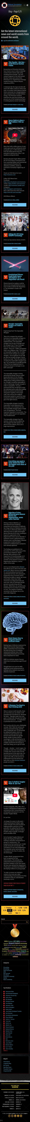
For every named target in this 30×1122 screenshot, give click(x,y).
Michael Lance (9, 1041)
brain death (13, 945)
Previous (9, 907)
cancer (17, 945)
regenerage (15, 953)
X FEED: (6, 1098)
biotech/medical (18, 244)
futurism (16, 470)
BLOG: (17, 1098)
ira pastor (4, 951)
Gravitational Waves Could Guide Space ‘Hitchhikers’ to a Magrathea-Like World (16, 277)
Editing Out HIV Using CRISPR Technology (16, 235)
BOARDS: (17, 1100)
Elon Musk (6, 975)
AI (8, 941)
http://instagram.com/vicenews (13, 189)
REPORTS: (18, 1102)
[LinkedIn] (15, 1116)
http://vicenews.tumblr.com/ (16, 185)
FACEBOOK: (5, 1092)
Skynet (5, 978)
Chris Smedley (9, 1049)
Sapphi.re (25, 1113)
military (14, 200)
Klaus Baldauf (9, 1017)
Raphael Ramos (10, 1029)
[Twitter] (12, 1116)
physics (16, 294)
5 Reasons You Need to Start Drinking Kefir (17, 706)
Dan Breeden (9, 999)
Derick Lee (9, 200)
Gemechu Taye (9, 1005)
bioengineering (20, 890)
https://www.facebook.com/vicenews (14, 182)
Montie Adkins (9, 1045)
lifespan (18, 951)
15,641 (10, 913)
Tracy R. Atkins (10, 430)
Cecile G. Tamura (10, 1019)
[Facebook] (9, 1116)
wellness (15, 957)
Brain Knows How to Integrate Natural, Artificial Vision (16, 640)
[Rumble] (21, 1116)
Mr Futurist (6, 1065)
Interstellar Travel (25, 949)
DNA (4, 972)
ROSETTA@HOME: (5, 1107)
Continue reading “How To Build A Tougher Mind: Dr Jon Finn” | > (14, 884)
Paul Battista (10, 676)
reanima (10, 953)
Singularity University (8, 976)
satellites (17, 200)
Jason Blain (9, 1043)
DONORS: (10, 1100)
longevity (23, 951)
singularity (5, 954)
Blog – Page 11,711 (15, 12)
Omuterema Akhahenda (12, 1015)
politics (7, 953)
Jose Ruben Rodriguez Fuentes (13, 1011)
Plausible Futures (7, 1069)
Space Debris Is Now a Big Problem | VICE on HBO (16, 122)
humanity (10, 949)
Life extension (11, 951)
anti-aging (16, 941)
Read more (15, 109)
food (4, 432)
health (21, 766)
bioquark (12, 943)
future (15, 947)
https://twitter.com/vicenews (16, 183)
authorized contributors (13, 40)
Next (17, 913)
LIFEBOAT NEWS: (19, 1092)
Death (26, 945)
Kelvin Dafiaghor (10, 1007)
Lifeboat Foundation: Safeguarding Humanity (11, 5)
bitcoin (5, 945)
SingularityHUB (7, 1071)
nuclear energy (20, 105)
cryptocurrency (20, 945)
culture (24, 945)
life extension (22, 597)
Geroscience (6, 1061)
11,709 (25, 907)
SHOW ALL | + (5, 1051)
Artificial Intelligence (23, 941)
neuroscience (6, 599)
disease (22, 567)
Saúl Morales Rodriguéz (12, 105)
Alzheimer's (11, 941)
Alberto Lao (9, 1025)
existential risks (7, 947)
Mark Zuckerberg (7, 979)
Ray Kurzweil (6, 973)
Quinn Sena (9, 997)
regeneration (22, 953)
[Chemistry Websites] (15, 931)
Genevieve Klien (11, 244)
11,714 (24, 910)
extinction (11, 947)
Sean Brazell (9, 1033)
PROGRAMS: (18, 1104)
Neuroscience (3, 953)
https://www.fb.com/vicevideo (12, 192)
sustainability (12, 954)
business (5, 892)
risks (2, 954)
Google (21, 947)
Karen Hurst (9, 1009)
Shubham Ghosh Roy (11, 995)
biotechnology (23, 943)
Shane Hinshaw (10, 1027)
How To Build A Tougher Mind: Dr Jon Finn (17, 783)
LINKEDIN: (6, 1096)
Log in (4, 40)
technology (18, 955)
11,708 (20, 907)
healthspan (5, 949)
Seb (7, 1039)
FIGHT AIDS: (7, 1102)
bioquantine (6, 943)
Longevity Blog (7, 1063)
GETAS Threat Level (15, 1087)
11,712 (14, 910)
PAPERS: (17, 1107)
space (19, 294)
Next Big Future (7, 1067)
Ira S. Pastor (9, 1047)
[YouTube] (18, 1116)
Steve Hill (8, 1035)
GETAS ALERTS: (19, 1096)
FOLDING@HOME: (6, 1104)
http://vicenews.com (10, 175)
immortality (18, 949)
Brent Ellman (10, 597)
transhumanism (25, 954)
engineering (23, 430)
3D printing (6, 967)
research (27, 953)
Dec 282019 (5, 64)
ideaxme (13, 949)
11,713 (19, 910)
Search (27, 922)
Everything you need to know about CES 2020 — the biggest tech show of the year (17, 464)
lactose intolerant (20, 760)
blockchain (9, 945)
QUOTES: (17, 1109)
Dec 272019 (5, 463)
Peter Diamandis (7, 970)
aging (5, 941)
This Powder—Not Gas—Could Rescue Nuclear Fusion (17, 64)
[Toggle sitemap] (25, 5)
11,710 (4, 910)
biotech (17, 943)
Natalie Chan (9, 1031)
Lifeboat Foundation (11, 1113)
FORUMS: (11, 1109)
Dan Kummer (9, 1013)
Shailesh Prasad (11, 470)
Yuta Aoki (8, 1021)
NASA (28, 951)
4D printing (6, 969)
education (9, 892)
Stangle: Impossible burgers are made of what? (16, 326)
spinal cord (7, 570)
